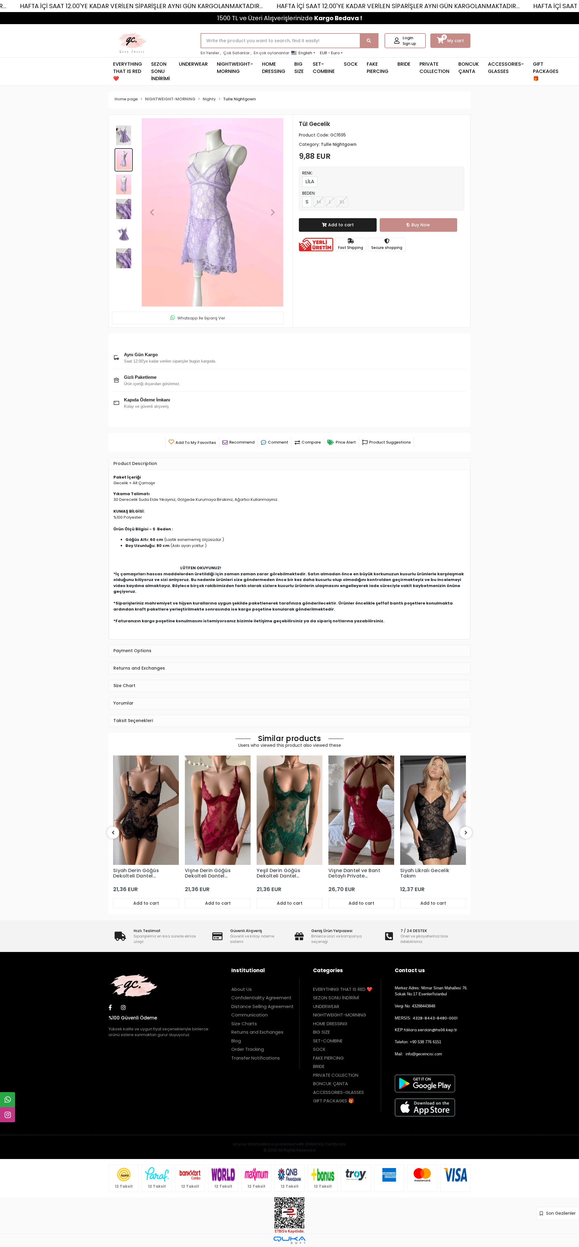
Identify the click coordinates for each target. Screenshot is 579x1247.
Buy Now (420, 225)
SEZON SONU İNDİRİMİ (160, 71)
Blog (236, 1041)
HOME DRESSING (273, 68)
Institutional (248, 970)
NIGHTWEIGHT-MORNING (235, 68)
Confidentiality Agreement (261, 997)
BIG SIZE (299, 68)
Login (408, 38)
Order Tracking (247, 1049)
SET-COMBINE (324, 68)
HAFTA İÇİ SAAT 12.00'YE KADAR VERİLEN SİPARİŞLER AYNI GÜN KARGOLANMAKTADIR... (141, 6)
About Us (241, 989)
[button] (152, 212)
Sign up (409, 43)
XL (342, 201)
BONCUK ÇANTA (468, 68)
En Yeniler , (211, 53)
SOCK (351, 64)
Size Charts (244, 1023)
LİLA (309, 181)
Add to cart (341, 225)
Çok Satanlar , (237, 53)
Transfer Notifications (255, 1058)
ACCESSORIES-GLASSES (506, 68)
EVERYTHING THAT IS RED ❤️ (127, 71)
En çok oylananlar (271, 53)
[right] (465, 832)
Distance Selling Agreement (262, 1006)
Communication (249, 1015)
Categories (328, 970)
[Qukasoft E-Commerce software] (289, 1240)
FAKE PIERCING (377, 68)
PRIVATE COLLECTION (434, 68)
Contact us (410, 970)
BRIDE (403, 64)
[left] (113, 832)
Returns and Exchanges (257, 1032)
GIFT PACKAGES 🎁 (545, 71)
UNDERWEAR (193, 64)
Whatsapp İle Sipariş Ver (201, 318)
